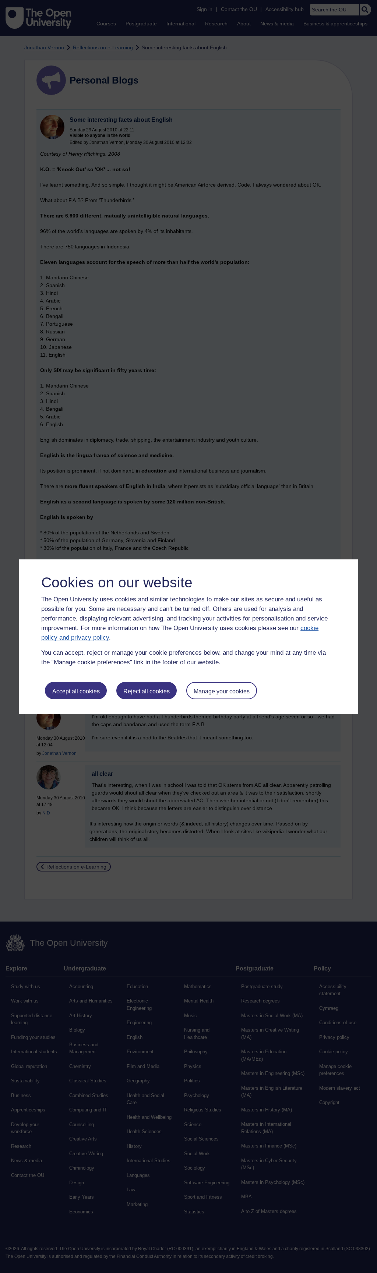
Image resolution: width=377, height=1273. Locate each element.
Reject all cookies (146, 691)
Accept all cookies (76, 691)
